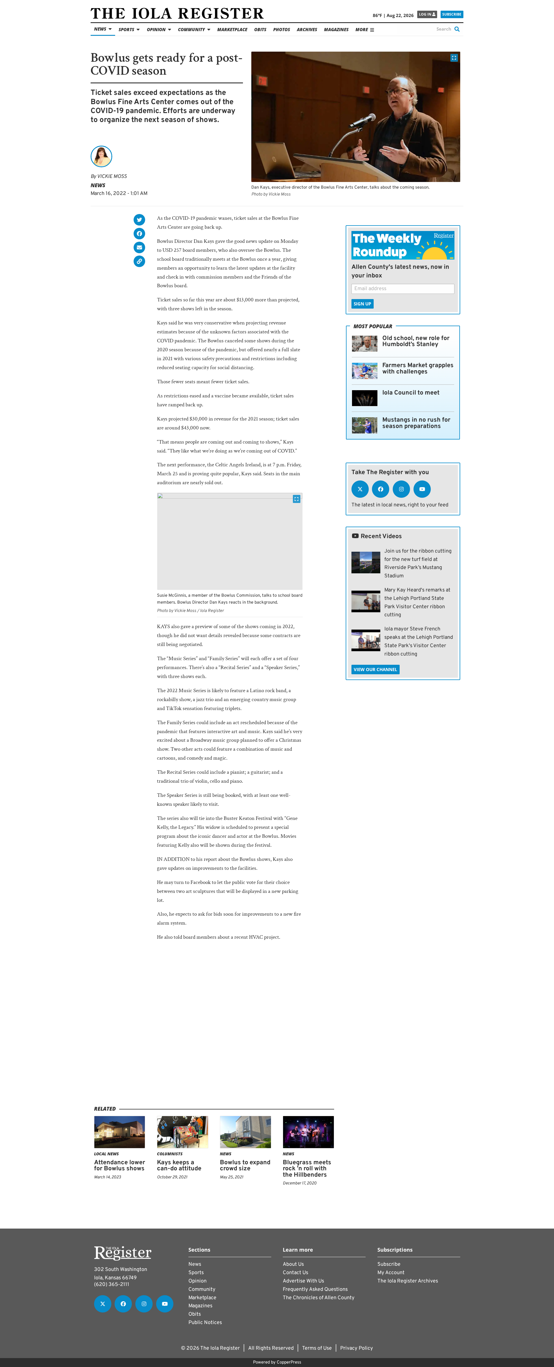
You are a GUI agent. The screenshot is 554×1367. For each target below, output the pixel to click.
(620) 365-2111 (111, 1284)
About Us (293, 1264)
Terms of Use (317, 1348)
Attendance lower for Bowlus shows (119, 1166)
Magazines (336, 29)
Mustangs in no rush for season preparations (416, 423)
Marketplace (232, 29)
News (100, 29)
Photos (281, 29)
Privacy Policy (356, 1348)
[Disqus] (214, 1031)
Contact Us (295, 1273)
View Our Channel (375, 669)
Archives (307, 29)
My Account (391, 1273)
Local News (106, 1153)
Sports (126, 29)
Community (191, 29)
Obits (260, 29)
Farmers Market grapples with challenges (418, 369)
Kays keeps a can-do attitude (179, 1166)
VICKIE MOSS (112, 176)
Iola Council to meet (410, 393)
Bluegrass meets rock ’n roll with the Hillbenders (307, 1169)
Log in (425, 14)
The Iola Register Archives (407, 1281)
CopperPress (289, 1362)
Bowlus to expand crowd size (245, 1166)
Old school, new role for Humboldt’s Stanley (416, 342)
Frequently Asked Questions (315, 1289)
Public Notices (205, 1322)
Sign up (362, 304)
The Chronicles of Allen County (319, 1298)
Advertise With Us (303, 1281)
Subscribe (451, 14)
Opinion (156, 29)
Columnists (170, 1153)
